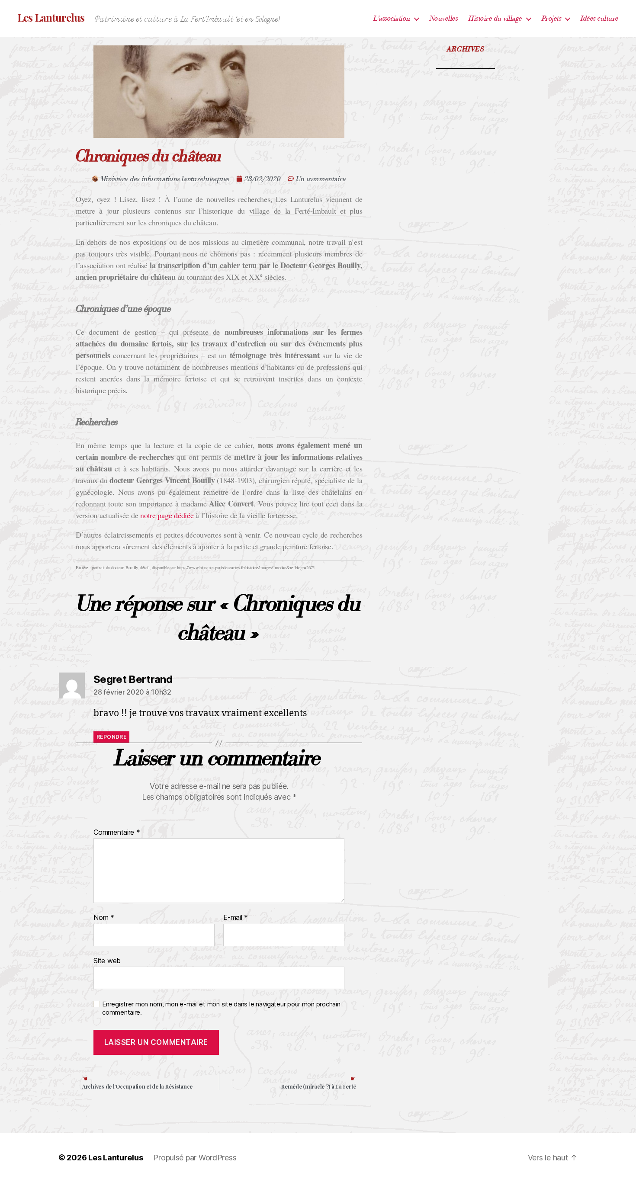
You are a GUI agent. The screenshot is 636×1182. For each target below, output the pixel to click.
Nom (103, 918)
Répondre (111, 737)
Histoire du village (495, 18)
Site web (107, 960)
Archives (466, 49)
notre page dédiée (166, 515)
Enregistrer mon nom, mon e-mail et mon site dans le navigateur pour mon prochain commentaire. (221, 1008)
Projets (552, 18)
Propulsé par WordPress (194, 1157)
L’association (391, 18)
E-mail (235, 918)
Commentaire (116, 832)
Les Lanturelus (50, 17)
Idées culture (600, 18)
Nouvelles (444, 18)
